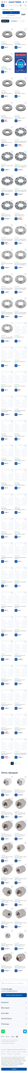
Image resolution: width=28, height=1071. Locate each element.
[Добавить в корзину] (2, 47)
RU (4, 2)
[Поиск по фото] (20, 5)
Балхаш (3, 1054)
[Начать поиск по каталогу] (6, 5)
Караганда (17, 1054)
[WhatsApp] (3, 1031)
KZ (6, 2)
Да (11, 12)
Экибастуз (10, 1054)
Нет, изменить (11, 15)
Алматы (13, 1051)
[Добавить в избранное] (12, 29)
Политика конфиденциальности (8, 1041)
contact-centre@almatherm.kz (9, 991)
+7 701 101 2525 (6, 989)
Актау (3, 1051)
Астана (19, 1051)
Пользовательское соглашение (8, 1043)
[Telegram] (25, 1031)
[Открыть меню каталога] (2, 5)
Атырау (24, 1051)
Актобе (8, 1051)
